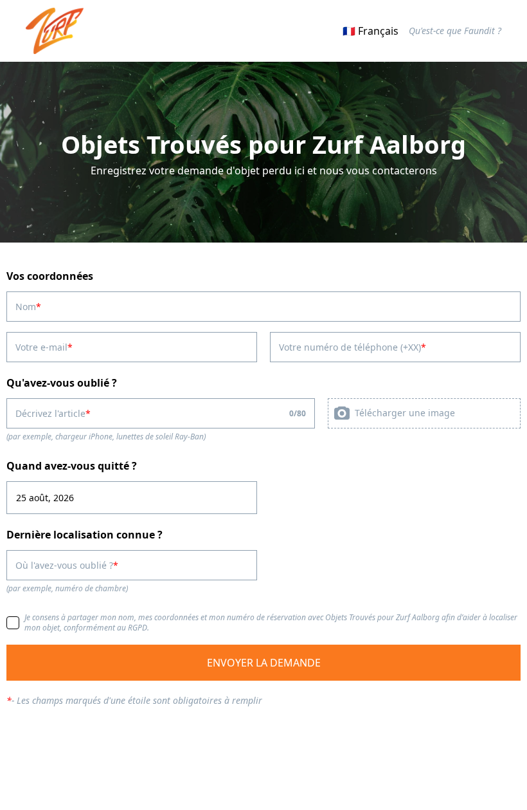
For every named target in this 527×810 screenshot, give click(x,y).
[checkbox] (12, 622)
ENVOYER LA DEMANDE (264, 663)
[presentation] (424, 413)
